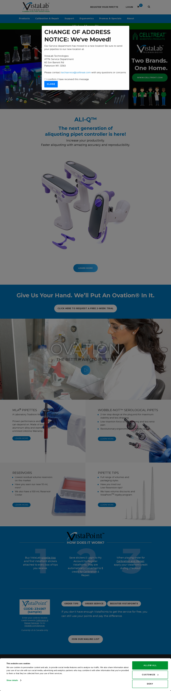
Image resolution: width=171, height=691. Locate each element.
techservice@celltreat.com (76, 72)
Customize (148, 675)
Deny (150, 684)
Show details (12, 680)
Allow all (150, 665)
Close (51, 84)
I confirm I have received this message (67, 79)
